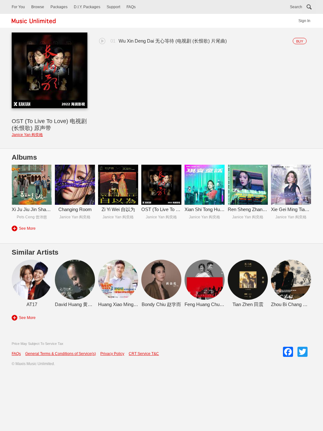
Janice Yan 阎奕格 (27, 135)
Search (296, 7)
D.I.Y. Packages (87, 7)
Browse (37, 7)
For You (18, 7)
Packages (59, 7)
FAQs (131, 7)
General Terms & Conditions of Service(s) (60, 353)
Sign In (304, 21)
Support (113, 7)
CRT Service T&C (144, 353)
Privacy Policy (112, 353)
